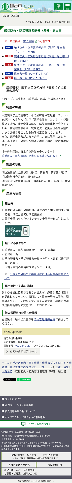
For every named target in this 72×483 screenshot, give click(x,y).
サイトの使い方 (13, 398)
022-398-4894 (50, 454)
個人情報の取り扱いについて (20, 411)
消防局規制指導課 (13, 338)
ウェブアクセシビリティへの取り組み (25, 417)
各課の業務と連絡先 (19, 464)
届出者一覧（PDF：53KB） (30, 78)
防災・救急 (62, 367)
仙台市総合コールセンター (24, 454)
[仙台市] (17, 6)
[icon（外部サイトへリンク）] (17, 236)
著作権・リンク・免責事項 (19, 405)
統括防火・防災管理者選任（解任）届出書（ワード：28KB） (39, 50)
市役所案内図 (55, 464)
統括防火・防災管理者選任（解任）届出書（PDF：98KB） (41, 58)
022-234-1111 (22, 345)
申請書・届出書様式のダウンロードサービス (37, 365)
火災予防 (7, 371)
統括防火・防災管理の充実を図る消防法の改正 (30, 156)
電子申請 (28, 41)
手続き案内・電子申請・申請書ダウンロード (39, 363)
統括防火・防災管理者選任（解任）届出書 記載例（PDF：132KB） (41, 67)
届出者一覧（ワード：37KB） (32, 74)
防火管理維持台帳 (44, 319)
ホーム (6, 363)
